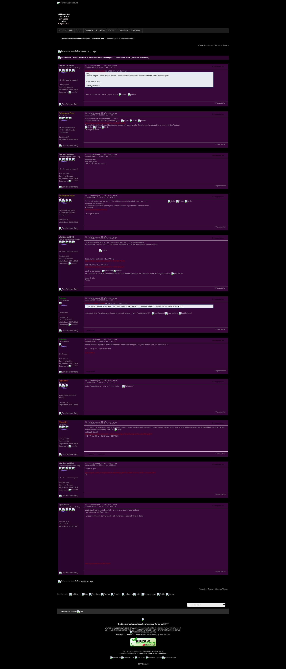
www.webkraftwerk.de (173, 628)
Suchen (79, 30)
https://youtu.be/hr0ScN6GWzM (97, 563)
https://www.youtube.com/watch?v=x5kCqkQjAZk (105, 267)
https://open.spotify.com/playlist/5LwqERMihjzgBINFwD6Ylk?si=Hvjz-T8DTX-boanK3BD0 (120, 473)
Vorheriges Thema (206, 45)
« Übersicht (65, 611)
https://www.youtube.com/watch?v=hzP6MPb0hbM (105, 123)
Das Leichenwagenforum (71, 38)
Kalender (112, 30)
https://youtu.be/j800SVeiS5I (96, 210)
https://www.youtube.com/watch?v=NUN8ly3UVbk (105, 261)
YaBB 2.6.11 (159, 651)
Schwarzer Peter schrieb (95, 71)
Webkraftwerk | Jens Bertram (158, 634)
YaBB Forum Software (127, 653)
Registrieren (63, 23)
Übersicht (62, 30)
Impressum (123, 30)
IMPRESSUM (143, 664)
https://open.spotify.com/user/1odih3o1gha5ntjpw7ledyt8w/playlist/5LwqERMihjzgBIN (118, 434)
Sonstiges (86, 38)
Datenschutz (136, 30)
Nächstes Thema (221, 45)
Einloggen (63, 19)
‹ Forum (74, 611)
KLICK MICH (90, 353)
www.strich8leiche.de (151, 628)
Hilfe (71, 30)
